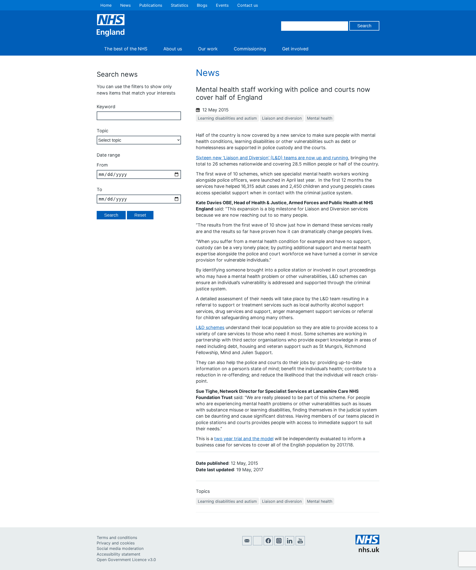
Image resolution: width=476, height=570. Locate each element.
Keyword (106, 106)
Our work (208, 48)
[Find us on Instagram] (279, 543)
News (125, 5)
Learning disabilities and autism (227, 118)
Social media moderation (120, 548)
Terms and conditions (117, 537)
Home (106, 5)
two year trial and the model (243, 438)
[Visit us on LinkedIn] (289, 543)
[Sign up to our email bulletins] (247, 543)
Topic (102, 130)
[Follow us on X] (257, 543)
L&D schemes (210, 327)
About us (172, 48)
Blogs (202, 5)
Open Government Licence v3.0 (126, 559)
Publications (150, 5)
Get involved (295, 48)
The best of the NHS (125, 48)
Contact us (247, 5)
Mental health (319, 118)
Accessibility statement (118, 554)
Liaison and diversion (282, 118)
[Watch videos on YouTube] (300, 543)
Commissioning (250, 48)
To (99, 189)
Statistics (179, 5)
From (102, 165)
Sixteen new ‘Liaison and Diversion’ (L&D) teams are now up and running (272, 157)
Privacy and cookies (116, 542)
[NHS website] (367, 550)
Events (222, 5)
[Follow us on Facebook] (268, 543)
